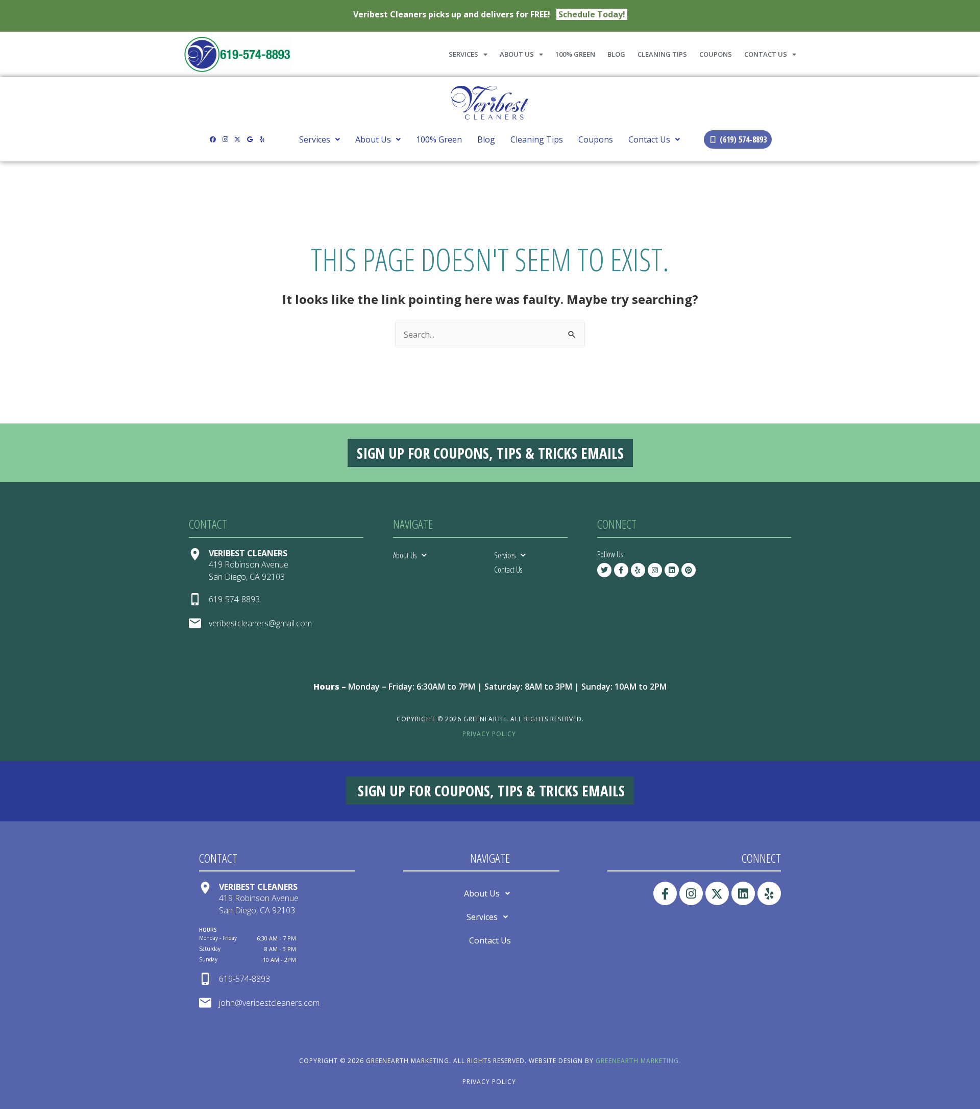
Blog (616, 54)
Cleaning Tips (662, 54)
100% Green (575, 54)
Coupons (715, 54)
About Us (517, 54)
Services (463, 54)
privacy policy (489, 733)
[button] (319, 139)
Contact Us (765, 54)
